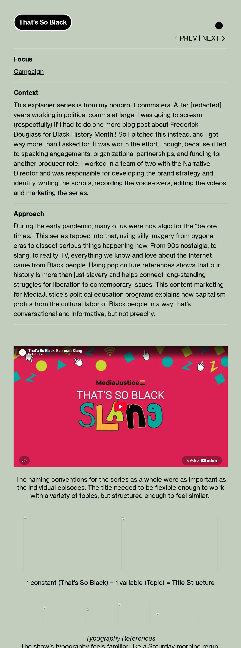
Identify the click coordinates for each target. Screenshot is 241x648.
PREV (188, 38)
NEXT (211, 38)
